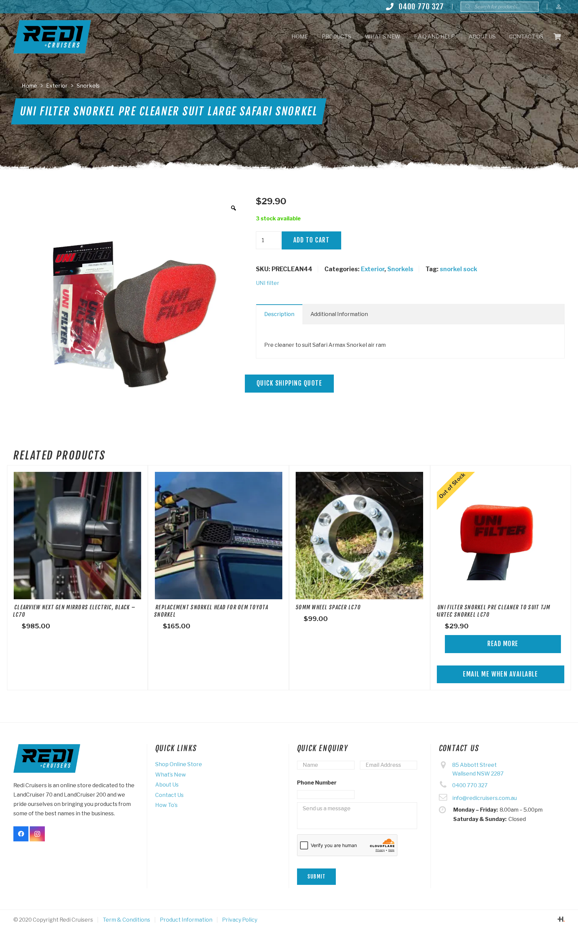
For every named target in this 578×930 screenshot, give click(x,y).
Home (29, 86)
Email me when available (500, 674)
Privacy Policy (239, 920)
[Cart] (557, 36)
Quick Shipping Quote (289, 383)
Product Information (186, 920)
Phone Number (316, 783)
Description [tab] (279, 314)
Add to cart (311, 240)
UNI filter (267, 283)
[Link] (52, 37)
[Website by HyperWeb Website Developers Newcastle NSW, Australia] (561, 920)
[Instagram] (37, 833)
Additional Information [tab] (339, 314)
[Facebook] (20, 833)
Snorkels (88, 86)
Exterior (57, 86)
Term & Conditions (126, 920)
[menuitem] (300, 36)
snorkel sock (458, 269)
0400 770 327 (470, 785)
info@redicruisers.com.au (484, 798)
